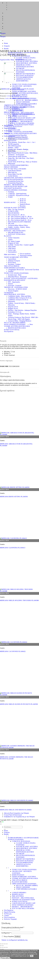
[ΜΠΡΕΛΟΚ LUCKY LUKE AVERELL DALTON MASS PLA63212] (9, 71)
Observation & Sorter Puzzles (17, 156)
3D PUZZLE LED (14, 130)
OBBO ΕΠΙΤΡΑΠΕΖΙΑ (12, 229)
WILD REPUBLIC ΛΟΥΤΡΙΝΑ (26, 63)
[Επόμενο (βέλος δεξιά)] (3, 945)
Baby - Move (12, 116)
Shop (12, 60)
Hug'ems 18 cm (13, 307)
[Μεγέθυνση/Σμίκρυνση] (1, 947)
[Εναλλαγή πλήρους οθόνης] (3, 947)
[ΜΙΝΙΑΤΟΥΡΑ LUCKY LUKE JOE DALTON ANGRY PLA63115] (9, 82)
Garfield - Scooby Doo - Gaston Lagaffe (21, 245)
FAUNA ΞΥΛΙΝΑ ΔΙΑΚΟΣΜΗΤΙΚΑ (16, 165)
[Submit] (5, 829)
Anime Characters (13, 238)
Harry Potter (12, 151)
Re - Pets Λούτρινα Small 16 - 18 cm (19, 220)
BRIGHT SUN (9, 112)
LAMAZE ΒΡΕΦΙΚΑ (19, 892)
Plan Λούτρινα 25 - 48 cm (16, 215)
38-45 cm (23, 200)
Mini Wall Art (12, 172)
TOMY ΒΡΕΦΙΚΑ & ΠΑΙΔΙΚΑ (26, 104)
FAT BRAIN (20, 68)
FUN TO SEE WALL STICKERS (15, 169)
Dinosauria (11, 301)
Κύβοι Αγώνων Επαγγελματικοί (18, 139)
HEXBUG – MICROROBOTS (22, 907)
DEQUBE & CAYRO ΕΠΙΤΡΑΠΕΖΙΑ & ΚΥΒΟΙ (25, 65)
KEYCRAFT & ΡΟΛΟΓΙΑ (25, 75)
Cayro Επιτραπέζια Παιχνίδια (17, 135)
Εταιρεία (7, 46)
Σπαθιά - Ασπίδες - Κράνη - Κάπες (19, 227)
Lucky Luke (28, 60)
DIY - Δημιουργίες (14, 282)
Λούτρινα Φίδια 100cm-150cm (18, 225)
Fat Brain (11, 192)
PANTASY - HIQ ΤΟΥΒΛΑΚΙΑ (15, 231)
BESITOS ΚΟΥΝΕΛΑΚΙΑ (17, 328)
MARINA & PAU (10, 202)
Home (6, 43)
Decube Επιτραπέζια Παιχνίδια (18, 137)
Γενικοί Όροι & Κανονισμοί (13, 815)
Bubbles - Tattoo (13, 147)
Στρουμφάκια (12, 252)
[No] (10, 958)
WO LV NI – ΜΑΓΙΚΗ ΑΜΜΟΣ (27, 100)
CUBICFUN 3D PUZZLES (13, 126)
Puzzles (10, 123)
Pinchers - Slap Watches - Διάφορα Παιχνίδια (22, 310)
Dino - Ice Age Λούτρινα (16, 209)
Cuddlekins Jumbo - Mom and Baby (19, 296)
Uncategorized (8, 292)
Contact (6, 915)
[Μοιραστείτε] (5, 947)
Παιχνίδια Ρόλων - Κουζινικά (17, 276)
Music (10, 117)
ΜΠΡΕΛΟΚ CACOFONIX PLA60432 (13, 651)
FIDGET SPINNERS (23, 102)
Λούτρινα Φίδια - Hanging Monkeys (19, 321)
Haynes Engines (13, 291)
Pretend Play (12, 121)
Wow (31, 324)
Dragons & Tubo (13, 243)
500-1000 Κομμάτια (14, 146)
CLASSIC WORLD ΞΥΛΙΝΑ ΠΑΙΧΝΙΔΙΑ (18, 114)
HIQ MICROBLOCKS (15, 232)
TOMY (10, 197)
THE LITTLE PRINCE (19, 95)
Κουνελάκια (12, 262)
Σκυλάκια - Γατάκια (14, 264)
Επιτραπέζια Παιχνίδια (15, 183)
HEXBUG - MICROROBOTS (14, 185)
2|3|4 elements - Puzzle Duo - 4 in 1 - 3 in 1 (21, 142)
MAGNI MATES (13, 213)
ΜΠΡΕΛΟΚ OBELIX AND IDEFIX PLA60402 (16, 810)
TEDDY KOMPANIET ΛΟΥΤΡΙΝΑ (24, 91)
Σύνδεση (17, 936)
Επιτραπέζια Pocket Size (16, 181)
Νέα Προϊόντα (8, 331)
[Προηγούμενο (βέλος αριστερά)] (1, 945)
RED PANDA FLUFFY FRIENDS (19, 222)
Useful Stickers (13, 176)
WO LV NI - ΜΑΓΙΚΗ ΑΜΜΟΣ (14, 322)
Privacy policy (5, 958)
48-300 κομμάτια (13, 144)
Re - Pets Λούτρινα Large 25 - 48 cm (20, 216)
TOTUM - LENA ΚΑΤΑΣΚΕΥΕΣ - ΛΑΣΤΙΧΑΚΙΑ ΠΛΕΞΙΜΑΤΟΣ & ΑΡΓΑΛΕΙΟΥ (21, 279)
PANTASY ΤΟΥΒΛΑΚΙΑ (16, 234)
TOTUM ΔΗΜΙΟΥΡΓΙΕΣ (24, 77)
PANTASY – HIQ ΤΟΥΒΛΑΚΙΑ (23, 112)
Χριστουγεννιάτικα (26, 255)
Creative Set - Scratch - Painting (18, 149)
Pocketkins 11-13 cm (14, 312)
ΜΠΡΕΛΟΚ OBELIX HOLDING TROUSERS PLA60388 (19, 600)
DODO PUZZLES (10, 140)
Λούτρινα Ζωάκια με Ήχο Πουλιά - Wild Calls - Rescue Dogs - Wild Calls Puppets (23, 318)
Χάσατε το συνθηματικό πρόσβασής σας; (15, 940)
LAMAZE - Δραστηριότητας (17, 193)
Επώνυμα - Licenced (14, 285)
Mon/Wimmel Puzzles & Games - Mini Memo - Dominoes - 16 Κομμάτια (23, 153)
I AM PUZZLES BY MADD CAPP (15, 186)
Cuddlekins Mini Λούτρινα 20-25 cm (20, 298)
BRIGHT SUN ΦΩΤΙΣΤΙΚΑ (25, 74)
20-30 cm (23, 199)
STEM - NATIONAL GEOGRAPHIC (20, 132)
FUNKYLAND (13, 211)
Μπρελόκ (14, 98)
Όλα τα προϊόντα (25, 254)
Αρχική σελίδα (5, 60)
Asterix (10, 239)
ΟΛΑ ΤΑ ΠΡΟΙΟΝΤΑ (15, 110)
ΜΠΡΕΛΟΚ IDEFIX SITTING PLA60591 (14, 496)
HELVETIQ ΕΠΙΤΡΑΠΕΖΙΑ (13, 179)
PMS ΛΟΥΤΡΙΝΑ (10, 254)
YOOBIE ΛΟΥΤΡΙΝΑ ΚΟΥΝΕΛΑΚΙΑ (25, 93)
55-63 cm (23, 202)
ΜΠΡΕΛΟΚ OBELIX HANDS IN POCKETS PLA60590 (19, 704)
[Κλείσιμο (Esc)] (7, 947)
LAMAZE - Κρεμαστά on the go (18, 195)
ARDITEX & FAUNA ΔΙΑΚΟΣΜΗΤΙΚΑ (23, 80)
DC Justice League (14, 241)
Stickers (10, 284)
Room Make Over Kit (15, 174)
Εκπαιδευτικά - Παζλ (15, 275)
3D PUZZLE (12, 128)
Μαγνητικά (11, 163)
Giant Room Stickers (14, 170)
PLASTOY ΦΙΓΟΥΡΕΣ (19, 97)
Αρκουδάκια (12, 259)
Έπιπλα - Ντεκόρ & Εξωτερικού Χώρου (21, 124)
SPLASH (11, 223)
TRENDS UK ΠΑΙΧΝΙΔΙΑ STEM (23, 899)
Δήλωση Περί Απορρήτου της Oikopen (16, 813)
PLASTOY (18, 60)
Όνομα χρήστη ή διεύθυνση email (13, 927)
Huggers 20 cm (13, 308)
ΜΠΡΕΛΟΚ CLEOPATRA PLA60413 (12, 548)
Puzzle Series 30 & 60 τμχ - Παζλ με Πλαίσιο (22, 162)
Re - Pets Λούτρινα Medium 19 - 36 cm (20, 218)
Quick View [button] (4, 436)
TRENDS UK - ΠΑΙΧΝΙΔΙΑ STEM (16, 287)
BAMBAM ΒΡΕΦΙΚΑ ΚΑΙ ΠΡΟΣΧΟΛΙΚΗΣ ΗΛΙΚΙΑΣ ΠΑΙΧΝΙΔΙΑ (19, 108)
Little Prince (12, 248)
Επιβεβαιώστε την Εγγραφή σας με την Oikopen (19, 816)
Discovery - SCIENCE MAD (17, 289)
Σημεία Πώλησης (9, 912)
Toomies (10, 271)
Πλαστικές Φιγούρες (23, 98)
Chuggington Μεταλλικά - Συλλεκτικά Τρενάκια (23, 269)
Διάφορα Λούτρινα (14, 261)
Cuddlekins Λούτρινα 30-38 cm (18, 299)
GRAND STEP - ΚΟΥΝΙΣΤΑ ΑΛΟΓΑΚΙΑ (18, 177)
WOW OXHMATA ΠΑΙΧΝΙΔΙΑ (15, 324)
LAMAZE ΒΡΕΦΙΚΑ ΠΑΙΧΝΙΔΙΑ (15, 190)
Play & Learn (12, 119)
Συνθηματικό (6, 933)
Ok (32, 956)
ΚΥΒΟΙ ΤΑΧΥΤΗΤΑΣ (11, 330)
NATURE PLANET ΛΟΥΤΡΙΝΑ (27, 61)
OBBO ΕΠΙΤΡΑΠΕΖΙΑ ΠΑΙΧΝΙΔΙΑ (24, 884)
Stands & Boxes (25, 204)
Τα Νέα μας (8, 914)
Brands (6, 48)
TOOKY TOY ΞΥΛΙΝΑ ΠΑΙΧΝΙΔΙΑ (24, 84)
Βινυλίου (23, 206)
